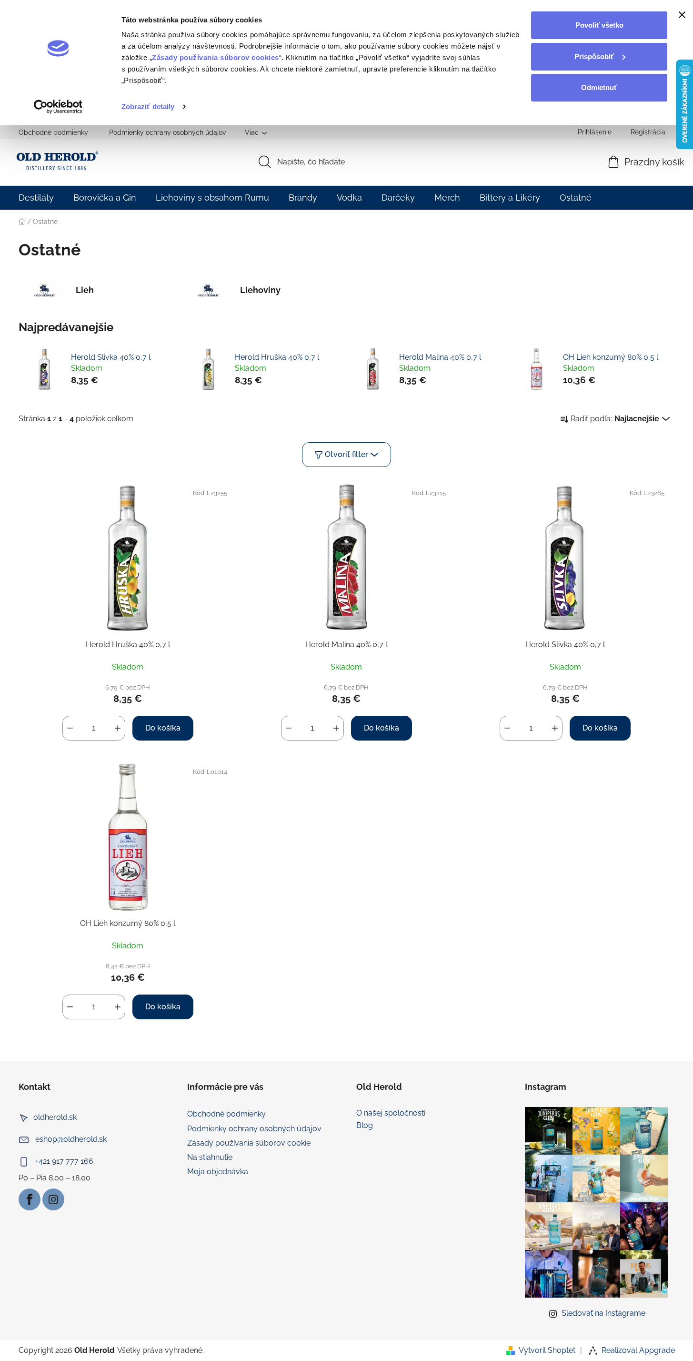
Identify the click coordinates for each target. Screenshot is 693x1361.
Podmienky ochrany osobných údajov (167, 132)
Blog (364, 1125)
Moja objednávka (217, 1171)
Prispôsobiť (594, 56)
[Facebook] (29, 1199)
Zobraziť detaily (148, 106)
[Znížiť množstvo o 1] (70, 728)
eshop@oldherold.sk (71, 1139)
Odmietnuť (599, 87)
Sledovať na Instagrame (603, 1313)
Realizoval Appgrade (638, 1350)
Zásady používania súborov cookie (249, 1143)
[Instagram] (53, 1199)
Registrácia (648, 132)
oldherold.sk (55, 1117)
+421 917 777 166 (64, 1161)
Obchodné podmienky (53, 132)
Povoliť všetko (599, 25)
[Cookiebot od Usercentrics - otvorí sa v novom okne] (58, 107)
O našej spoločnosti (390, 1113)
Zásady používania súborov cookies (215, 57)
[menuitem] (36, 197)
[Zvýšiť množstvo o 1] (117, 728)
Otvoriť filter (346, 454)
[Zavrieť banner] (682, 14)
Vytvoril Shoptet (547, 1350)
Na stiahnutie (209, 1157)
